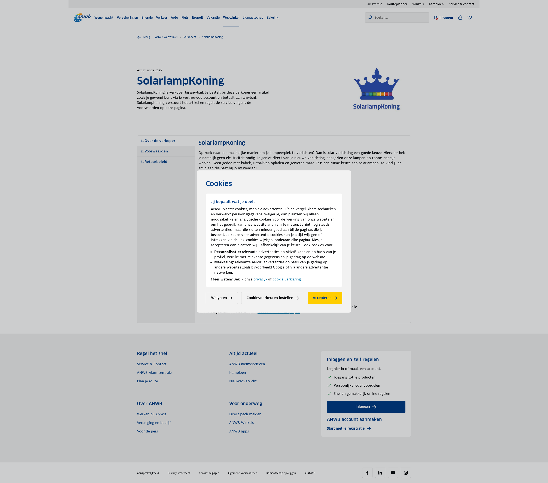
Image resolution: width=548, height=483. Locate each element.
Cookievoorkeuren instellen (270, 298)
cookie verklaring (287, 279)
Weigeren (219, 298)
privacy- (260, 279)
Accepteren (322, 298)
